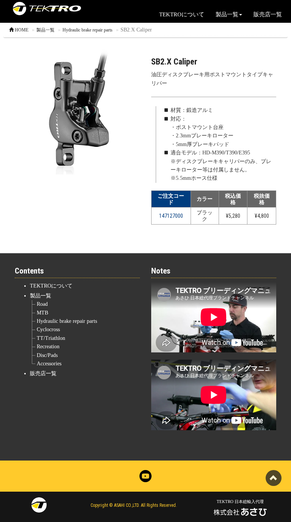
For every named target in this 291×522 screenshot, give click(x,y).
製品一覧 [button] (227, 14)
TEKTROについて (181, 14)
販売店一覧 (267, 14)
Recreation (48, 346)
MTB (42, 313)
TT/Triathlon (51, 338)
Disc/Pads (47, 355)
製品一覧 (45, 30)
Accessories (49, 363)
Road (42, 304)
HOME (21, 30)
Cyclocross (48, 329)
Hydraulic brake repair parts (88, 30)
